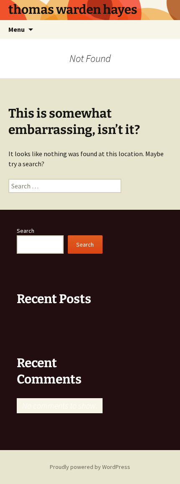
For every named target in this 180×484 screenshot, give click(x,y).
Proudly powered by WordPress (90, 467)
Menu (16, 29)
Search (25, 230)
